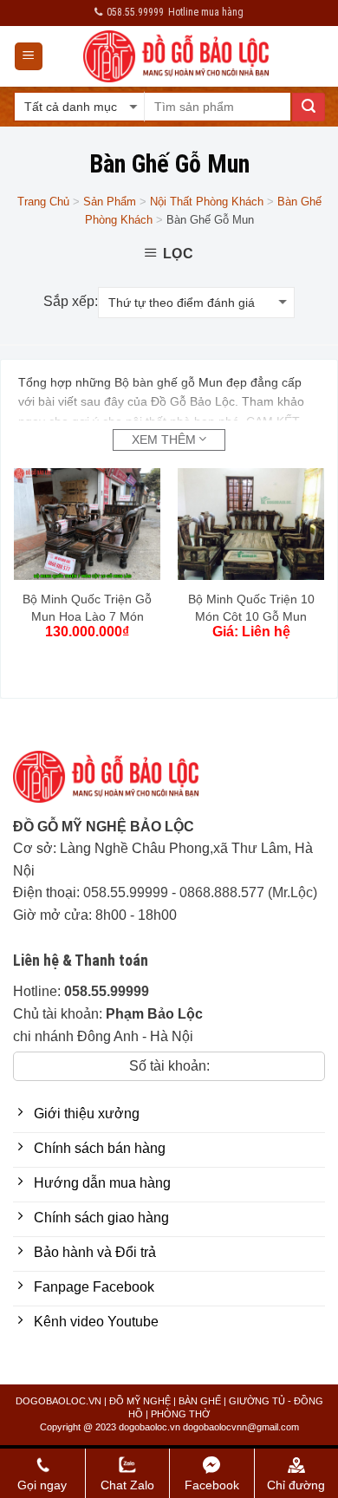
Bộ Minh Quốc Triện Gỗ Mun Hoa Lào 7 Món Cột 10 (87, 616)
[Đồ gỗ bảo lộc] (118, 783)
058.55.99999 (125, 892)
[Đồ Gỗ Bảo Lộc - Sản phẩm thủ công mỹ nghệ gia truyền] (176, 56)
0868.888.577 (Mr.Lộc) (248, 892)
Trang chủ (43, 201)
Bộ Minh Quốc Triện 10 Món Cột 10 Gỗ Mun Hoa (251, 616)
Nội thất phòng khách (206, 201)
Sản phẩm (109, 201)
